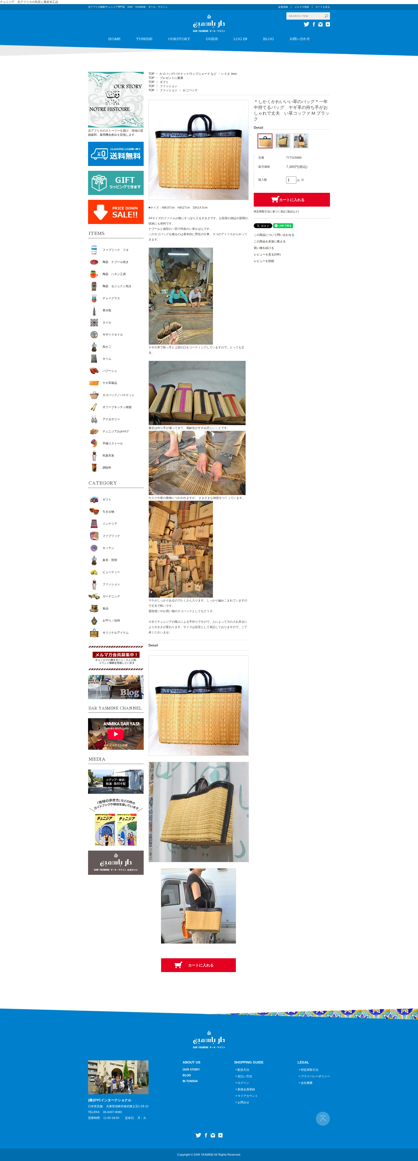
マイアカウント (248, 1096)
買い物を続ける (264, 248)
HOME (114, 39)
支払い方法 (245, 1076)
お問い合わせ (300, 39)
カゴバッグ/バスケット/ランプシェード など (187, 73)
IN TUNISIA (190, 1081)
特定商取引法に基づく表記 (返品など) (276, 211)
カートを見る (322, 7)
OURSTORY (179, 39)
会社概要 (307, 1083)
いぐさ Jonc (229, 73)
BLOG (268, 39)
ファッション (168, 86)
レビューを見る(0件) (267, 254)
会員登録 (283, 7)
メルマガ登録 (301, 7)
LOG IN (240, 39)
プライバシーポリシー (315, 1076)
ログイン (243, 1083)
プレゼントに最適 (171, 78)
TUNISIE (144, 39)
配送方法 (243, 1069)
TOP (151, 73)
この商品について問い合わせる (274, 235)
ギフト (164, 82)
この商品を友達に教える (270, 241)
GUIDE (212, 39)
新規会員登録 (246, 1089)
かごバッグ (190, 90)
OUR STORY (191, 1069)
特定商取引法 (309, 1069)
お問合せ (243, 1102)
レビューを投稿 (264, 261)
